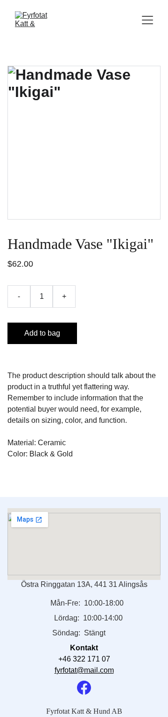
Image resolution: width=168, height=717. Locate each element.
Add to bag (42, 333)
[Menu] (147, 20)
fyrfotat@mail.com (84, 670)
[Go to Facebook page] (84, 688)
